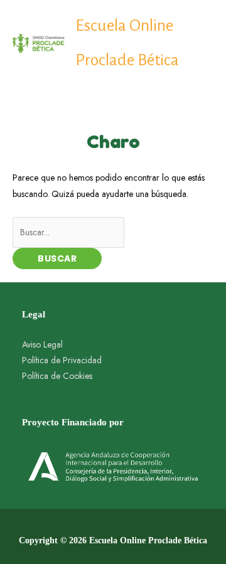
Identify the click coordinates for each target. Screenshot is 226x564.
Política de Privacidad (62, 360)
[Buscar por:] (68, 232)
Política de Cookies (57, 376)
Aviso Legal (42, 344)
